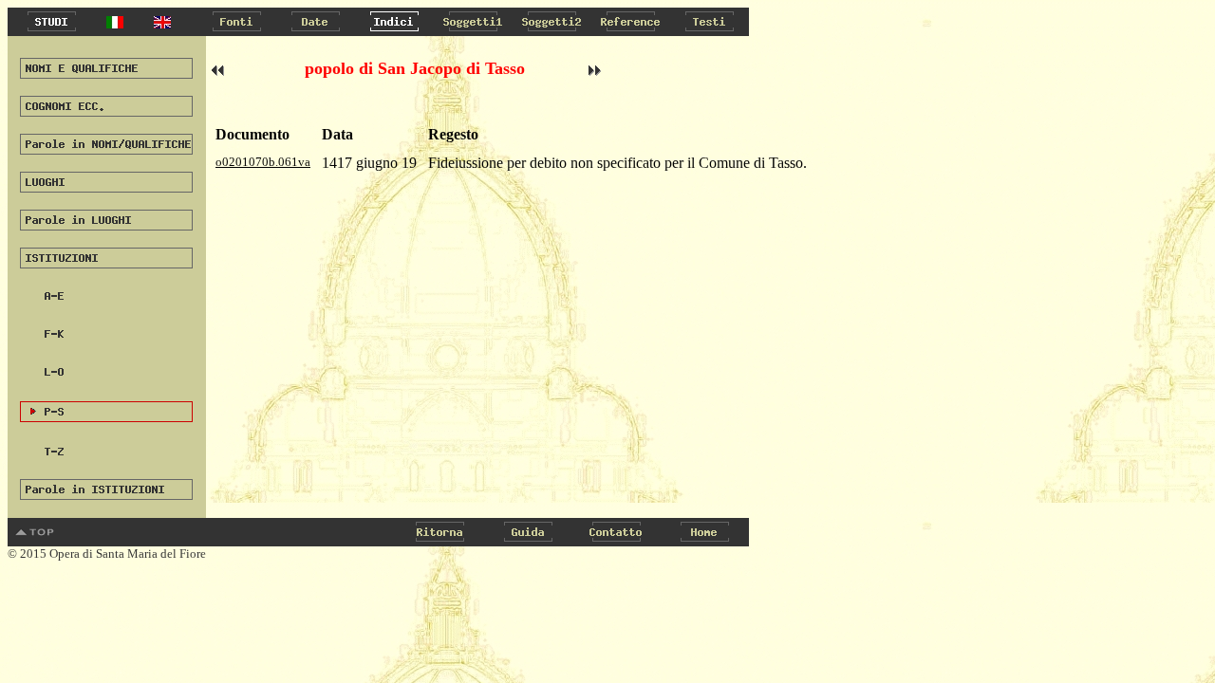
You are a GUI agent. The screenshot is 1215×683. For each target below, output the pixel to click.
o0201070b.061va (262, 162)
